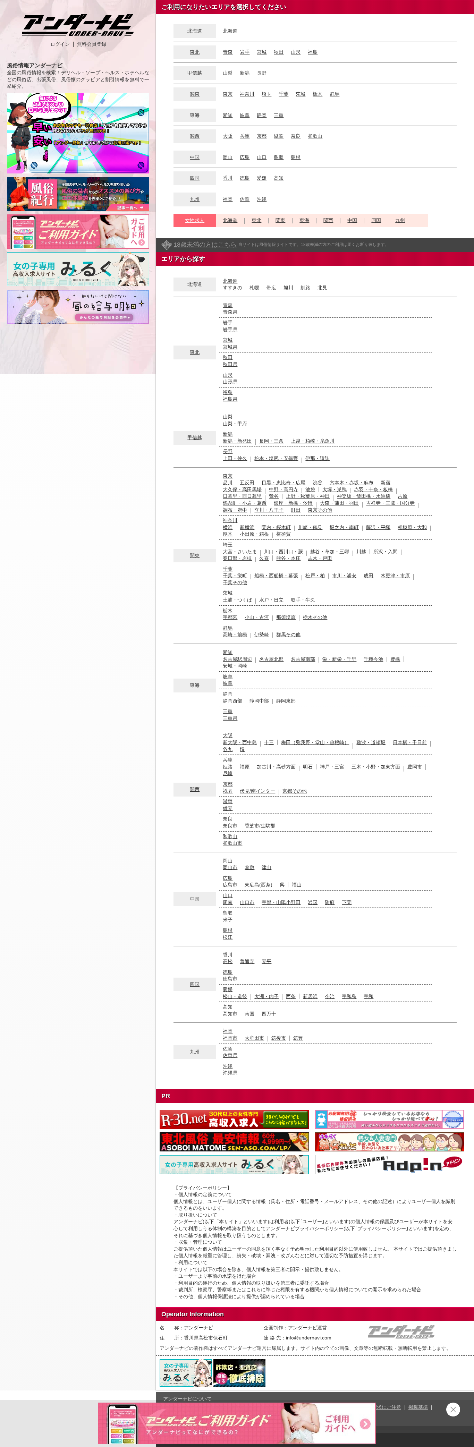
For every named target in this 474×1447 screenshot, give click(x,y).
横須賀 (283, 534)
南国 (249, 1013)
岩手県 (230, 329)
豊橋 (395, 659)
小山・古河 (257, 617)
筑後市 (278, 1038)
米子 (227, 919)
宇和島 (349, 996)
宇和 (368, 996)
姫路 (227, 766)
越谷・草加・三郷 (329, 551)
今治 (330, 996)
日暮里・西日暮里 (242, 496)
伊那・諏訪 (317, 458)
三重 (278, 115)
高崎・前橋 (235, 634)
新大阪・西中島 (240, 742)
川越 (361, 551)
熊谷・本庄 (288, 558)
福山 (297, 884)
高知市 (230, 1013)
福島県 (230, 399)
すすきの (232, 287)
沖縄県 (230, 1072)
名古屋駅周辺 (237, 659)
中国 (195, 157)
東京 (227, 94)
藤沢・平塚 (378, 527)
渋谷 (317, 482)
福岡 (227, 199)
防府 (330, 902)
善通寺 (247, 961)
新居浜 (310, 996)
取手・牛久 (303, 600)
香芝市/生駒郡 (260, 825)
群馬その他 (288, 634)
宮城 (261, 52)
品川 (227, 482)
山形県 (230, 381)
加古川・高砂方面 (276, 766)
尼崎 (227, 773)
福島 (313, 52)
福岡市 (230, 1038)
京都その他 (294, 791)
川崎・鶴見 (310, 527)
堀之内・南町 (344, 527)
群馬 (334, 94)
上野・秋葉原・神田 (308, 496)
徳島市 (230, 978)
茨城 (300, 94)
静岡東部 (286, 701)
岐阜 (244, 115)
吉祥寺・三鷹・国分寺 (390, 503)
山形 (296, 52)
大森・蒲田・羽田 (339, 503)
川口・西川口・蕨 (283, 551)
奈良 (296, 136)
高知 (278, 178)
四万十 (269, 1013)
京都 (261, 136)
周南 (227, 902)
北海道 (230, 31)
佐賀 (244, 199)
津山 (266, 867)
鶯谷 (274, 496)
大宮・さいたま (240, 551)
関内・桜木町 (276, 527)
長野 (261, 73)
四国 (195, 178)
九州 (195, 199)
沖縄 (261, 199)
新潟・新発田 (237, 441)
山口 (261, 157)
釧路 (305, 287)
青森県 (230, 312)
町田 (296, 510)
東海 (304, 220)
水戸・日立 (271, 600)
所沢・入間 (385, 551)
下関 (347, 902)
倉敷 (249, 867)
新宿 (385, 482)
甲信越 (194, 73)
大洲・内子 (266, 996)
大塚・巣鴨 (334, 489)
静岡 (261, 115)
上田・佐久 (235, 458)
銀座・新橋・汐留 (293, 503)
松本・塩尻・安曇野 (276, 458)
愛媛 (261, 178)
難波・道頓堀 (371, 742)
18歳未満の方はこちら (205, 244)
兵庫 (244, 136)
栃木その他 (315, 617)
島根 (296, 157)
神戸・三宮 (332, 766)
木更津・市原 (395, 575)
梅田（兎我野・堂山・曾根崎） (315, 742)
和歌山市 (232, 843)
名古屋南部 (303, 659)
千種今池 (373, 659)
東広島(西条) (258, 884)
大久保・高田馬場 (242, 489)
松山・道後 (235, 996)
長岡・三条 (271, 441)
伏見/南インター (257, 791)
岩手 (244, 52)
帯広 (271, 287)
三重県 (230, 718)
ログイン (60, 44)
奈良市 (230, 825)
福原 (244, 766)
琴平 (266, 961)
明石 (308, 766)
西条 (291, 996)
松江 (227, 937)
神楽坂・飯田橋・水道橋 (363, 496)
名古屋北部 (271, 659)
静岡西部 (232, 701)
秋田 (278, 52)
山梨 (227, 73)
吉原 (402, 496)
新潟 (244, 73)
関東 (195, 94)
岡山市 (230, 867)
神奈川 (247, 94)
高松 (227, 961)
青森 (227, 52)
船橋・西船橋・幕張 (276, 575)
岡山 (227, 157)
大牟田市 (254, 1038)
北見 (322, 287)
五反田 (247, 482)
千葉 (283, 94)
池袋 (310, 489)
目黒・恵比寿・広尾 (283, 482)
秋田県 (230, 364)
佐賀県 (230, 1055)
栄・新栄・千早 (339, 659)
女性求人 (194, 220)
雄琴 (227, 808)
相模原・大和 (412, 527)
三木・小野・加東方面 (376, 766)
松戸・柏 (315, 575)
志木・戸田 (320, 558)
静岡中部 (259, 701)
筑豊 (298, 1038)
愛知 (227, 115)
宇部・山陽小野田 (281, 902)
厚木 (227, 534)
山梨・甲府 (235, 423)
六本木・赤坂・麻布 (351, 482)
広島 (244, 157)
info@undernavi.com (308, 1337)
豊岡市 (414, 766)
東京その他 (320, 510)
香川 (227, 178)
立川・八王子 (268, 510)
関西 (195, 136)
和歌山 (315, 136)
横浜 (227, 527)
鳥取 (278, 157)
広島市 (230, 884)
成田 (368, 575)
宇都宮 (230, 617)
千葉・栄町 (235, 575)
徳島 (244, 178)
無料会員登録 (91, 44)
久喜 (264, 558)
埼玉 (266, 94)
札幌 (254, 287)
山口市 (247, 902)
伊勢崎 (261, 634)
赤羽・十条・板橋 (373, 489)
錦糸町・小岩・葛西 (244, 503)
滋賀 (278, 136)
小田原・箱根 (254, 534)
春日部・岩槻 (237, 558)
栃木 (317, 94)
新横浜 (247, 527)
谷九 (227, 749)
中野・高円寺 (283, 489)
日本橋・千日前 (410, 742)
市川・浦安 (344, 575)
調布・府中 (235, 510)
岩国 (313, 902)
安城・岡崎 (235, 666)
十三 (269, 742)
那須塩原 (286, 617)
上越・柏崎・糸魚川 (313, 441)
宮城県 (230, 347)
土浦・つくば (237, 600)
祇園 (227, 791)
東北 (195, 52)
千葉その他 (235, 582)
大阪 (227, 136)
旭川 (288, 287)
